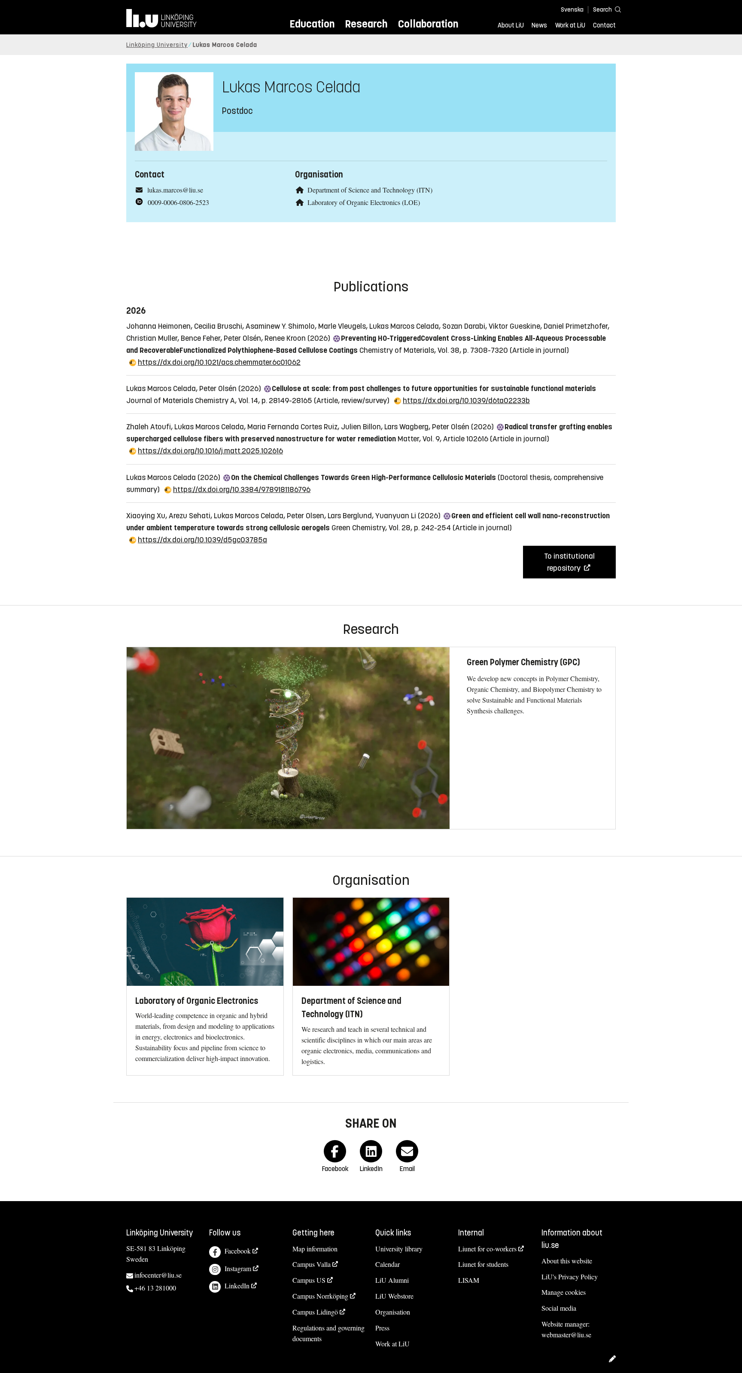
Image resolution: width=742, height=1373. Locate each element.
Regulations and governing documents (328, 1333)
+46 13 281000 (155, 1287)
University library (399, 1248)
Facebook (238, 1250)
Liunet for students (483, 1264)
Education (312, 24)
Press (382, 1327)
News (539, 25)
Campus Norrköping (320, 1295)
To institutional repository (569, 562)
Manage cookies (563, 1292)
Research (366, 24)
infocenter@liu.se (158, 1274)
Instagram (238, 1268)
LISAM (468, 1279)
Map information (315, 1248)
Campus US (308, 1279)
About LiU (511, 25)
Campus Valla (311, 1264)
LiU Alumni (392, 1279)
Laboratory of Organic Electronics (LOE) (363, 202)
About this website (566, 1260)
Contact (604, 25)
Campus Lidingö (315, 1311)
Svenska (572, 9)
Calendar (387, 1264)
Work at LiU (570, 25)
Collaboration (428, 24)
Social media (558, 1307)
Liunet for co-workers (487, 1248)
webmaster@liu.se (566, 1334)
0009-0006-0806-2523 (178, 202)
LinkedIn (237, 1285)
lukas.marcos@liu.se (175, 189)
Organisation (392, 1311)
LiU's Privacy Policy (569, 1276)
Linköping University (157, 45)
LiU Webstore (394, 1295)
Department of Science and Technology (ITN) (369, 189)
